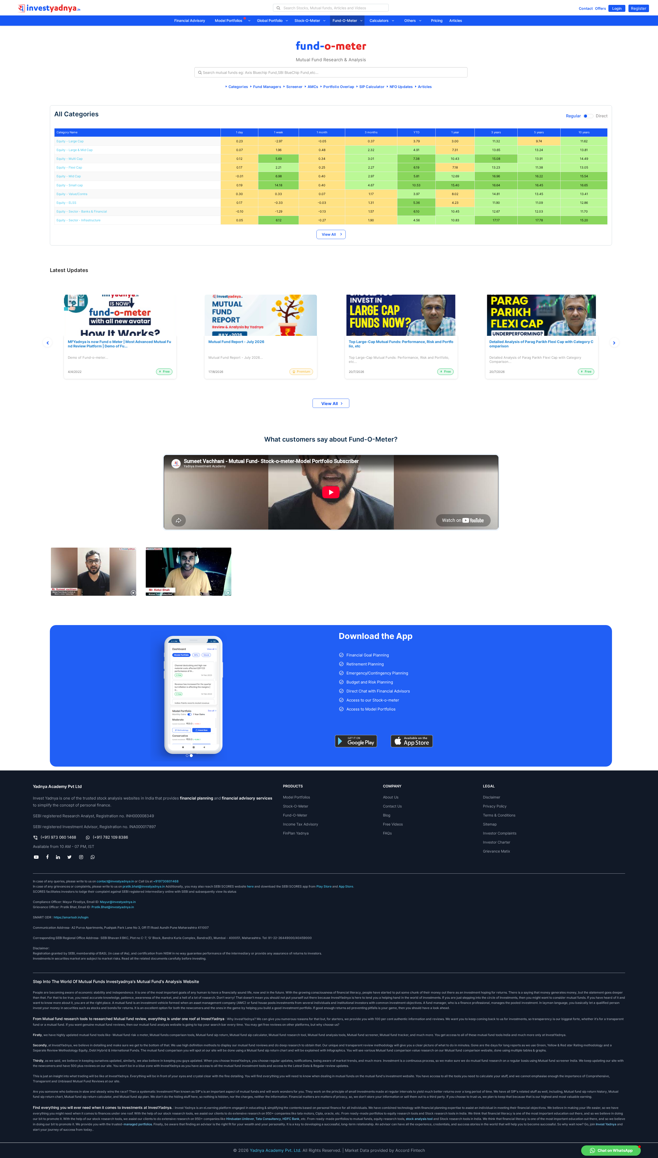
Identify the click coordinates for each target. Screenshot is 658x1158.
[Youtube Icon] (36, 857)
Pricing (437, 20)
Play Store (324, 886)
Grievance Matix (496, 851)
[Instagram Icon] (81, 857)
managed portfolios (138, 1124)
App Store (346, 886)
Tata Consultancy (268, 1119)
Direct (602, 115)
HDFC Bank (290, 1119)
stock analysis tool (419, 1119)
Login (617, 8)
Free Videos (393, 824)
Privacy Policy (495, 806)
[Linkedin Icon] (58, 857)
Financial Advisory (189, 20)
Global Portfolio (271, 20)
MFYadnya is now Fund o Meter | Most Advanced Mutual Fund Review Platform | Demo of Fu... (119, 344)
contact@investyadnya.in (115, 881)
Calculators (381, 20)
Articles (455, 20)
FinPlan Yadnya (296, 833)
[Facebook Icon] (47, 857)
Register (638, 8)
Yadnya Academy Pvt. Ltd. (275, 1150)
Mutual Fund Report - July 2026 (236, 342)
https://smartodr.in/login (71, 917)
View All (329, 234)
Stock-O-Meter (309, 20)
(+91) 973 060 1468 (58, 837)
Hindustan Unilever (240, 1119)
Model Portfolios (229, 20)
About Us (390, 797)
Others (411, 20)
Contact (586, 8)
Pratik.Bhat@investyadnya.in (113, 907)
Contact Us (392, 806)
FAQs (387, 833)
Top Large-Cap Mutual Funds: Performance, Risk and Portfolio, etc (401, 344)
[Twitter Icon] (70, 857)
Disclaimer (491, 797)
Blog (386, 815)
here (250, 886)
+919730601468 (166, 881)
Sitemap (490, 824)
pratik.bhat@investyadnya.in (144, 886)
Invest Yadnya (606, 1124)
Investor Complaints (499, 833)
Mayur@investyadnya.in (118, 902)
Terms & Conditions (499, 815)
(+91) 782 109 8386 (110, 837)
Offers (600, 8)
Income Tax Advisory (300, 824)
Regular (573, 115)
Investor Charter (496, 842)
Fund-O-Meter (346, 20)
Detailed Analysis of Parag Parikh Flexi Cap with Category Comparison (541, 344)
